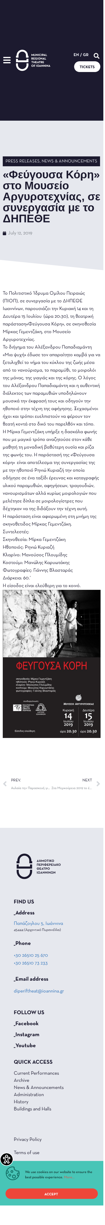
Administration (29, 1095)
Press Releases (23, 161)
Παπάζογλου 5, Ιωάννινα (39, 923)
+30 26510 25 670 (31, 955)
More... (69, 1177)
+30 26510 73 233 (31, 963)
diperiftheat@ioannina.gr (39, 991)
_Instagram (26, 1035)
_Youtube (25, 1046)
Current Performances (36, 1073)
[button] (96, 55)
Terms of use (26, 1153)
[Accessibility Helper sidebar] (6, 1159)
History (21, 1102)
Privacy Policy (28, 1139)
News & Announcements (69, 161)
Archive (21, 1080)
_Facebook (26, 1024)
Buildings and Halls (32, 1109)
